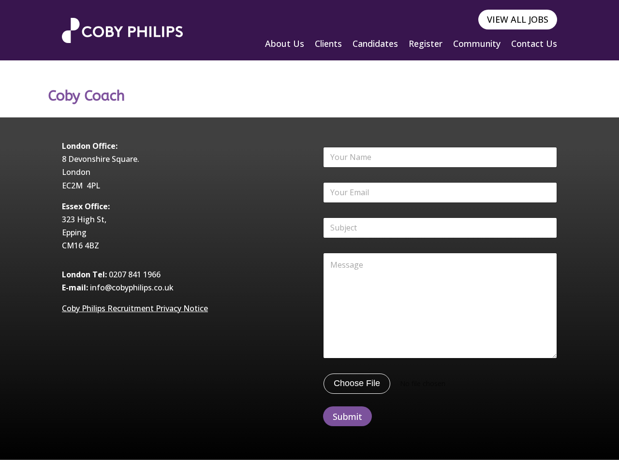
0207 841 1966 (135, 274)
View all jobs (517, 19)
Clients (328, 44)
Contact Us (534, 44)
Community (477, 44)
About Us (284, 44)
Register (425, 44)
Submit (347, 416)
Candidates (375, 44)
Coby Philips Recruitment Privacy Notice (135, 308)
